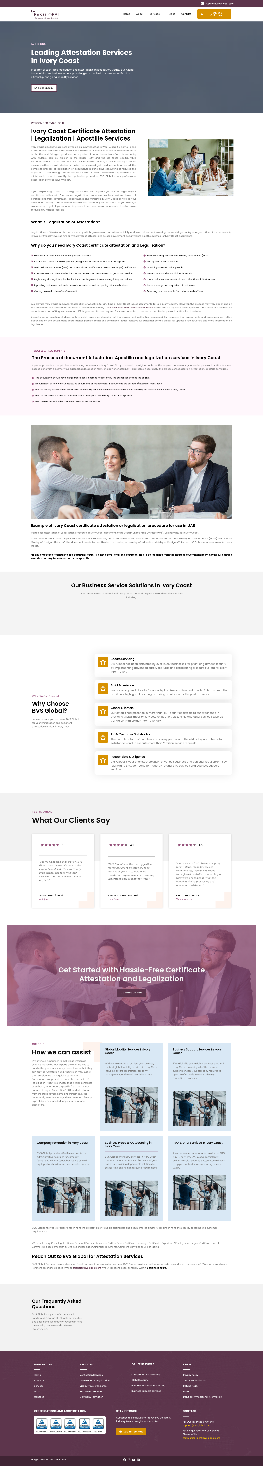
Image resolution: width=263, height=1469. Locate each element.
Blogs (172, 14)
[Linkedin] (138, 1460)
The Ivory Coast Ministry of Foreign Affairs (129, 307)
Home (126, 14)
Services (155, 14)
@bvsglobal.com (200, 1425)
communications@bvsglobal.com (201, 1437)
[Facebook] (124, 1460)
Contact (186, 14)
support (187, 1425)
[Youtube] (134, 1460)
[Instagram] (129, 1460)
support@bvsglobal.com (87, 1267)
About (140, 14)
